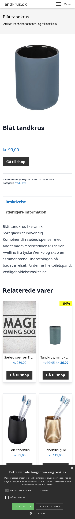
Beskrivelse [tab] (16, 201)
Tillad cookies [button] (23, 506)
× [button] (72, 468)
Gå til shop (15, 161)
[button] (37, 513)
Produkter (20, 183)
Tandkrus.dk (15, 4)
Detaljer (49, 484)
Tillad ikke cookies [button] (49, 506)
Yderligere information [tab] (26, 212)
